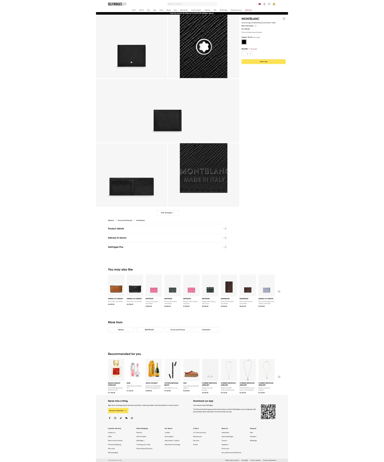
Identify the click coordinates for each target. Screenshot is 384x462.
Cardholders (140, 220)
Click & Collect (141, 436)
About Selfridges (227, 436)
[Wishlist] (269, 4)
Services (196, 440)
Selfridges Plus (115, 247)
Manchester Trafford (172, 440)
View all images (166, 213)
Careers (224, 440)
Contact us (111, 432)
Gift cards (111, 448)
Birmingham (169, 436)
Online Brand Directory (144, 448)
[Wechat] (126, 419)
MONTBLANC (251, 19)
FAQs (110, 436)
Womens (111, 220)
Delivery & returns (117, 237)
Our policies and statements (231, 452)
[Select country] (260, 4)
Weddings (253, 440)
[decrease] (244, 53)
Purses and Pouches (125, 220)
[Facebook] (109, 419)
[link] (116, 301)
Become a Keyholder (116, 411)
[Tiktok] (120, 419)
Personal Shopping (114, 444)
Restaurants (197, 436)
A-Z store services (199, 432)
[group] (192, 291)
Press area (225, 448)
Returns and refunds (115, 440)
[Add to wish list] (284, 18)
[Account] (264, 4)
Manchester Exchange (172, 444)
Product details (116, 228)
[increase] (250, 53)
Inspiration (225, 432)
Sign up (211, 13)
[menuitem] (134, 10)
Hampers (253, 436)
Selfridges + (140, 440)
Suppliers (225, 444)
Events (195, 444)
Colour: (247, 37)
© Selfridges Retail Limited (115, 460)
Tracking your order (143, 444)
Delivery (139, 432)
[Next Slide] (279, 291)
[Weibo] (132, 419)
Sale (251, 432)
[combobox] (193, 4)
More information (248, 26)
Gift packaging (113, 452)
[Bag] (274, 4)
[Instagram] (115, 419)
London (167, 432)
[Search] (169, 4)
